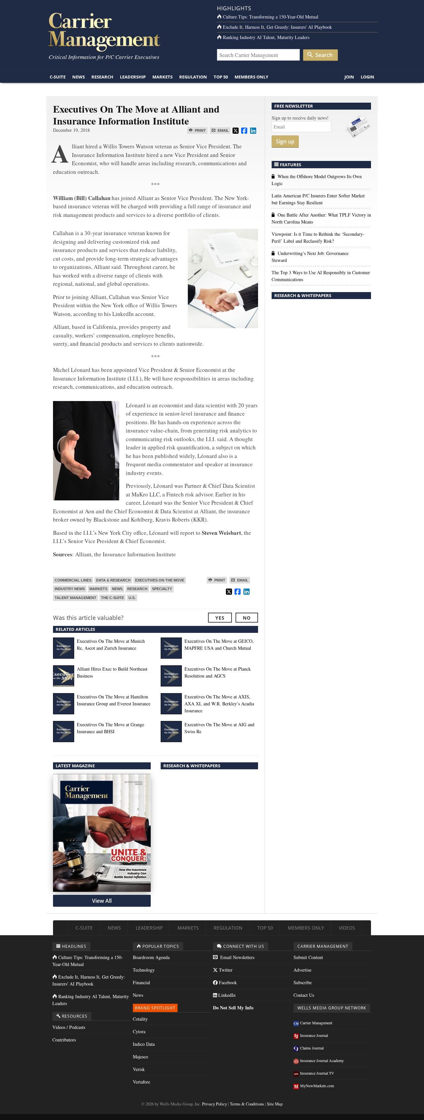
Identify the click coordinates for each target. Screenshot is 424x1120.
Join (349, 77)
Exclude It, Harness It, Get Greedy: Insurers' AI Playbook (277, 27)
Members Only (251, 77)
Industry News (70, 589)
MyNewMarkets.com (317, 1085)
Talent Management (75, 598)
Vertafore (141, 1082)
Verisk (139, 1069)
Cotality (140, 1019)
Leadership (133, 77)
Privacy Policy (214, 1104)
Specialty (162, 589)
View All (102, 900)
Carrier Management (316, 1022)
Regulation (193, 77)
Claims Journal (312, 1047)
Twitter (225, 970)
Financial (141, 982)
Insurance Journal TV (317, 1073)
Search (323, 55)
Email (223, 130)
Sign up (285, 141)
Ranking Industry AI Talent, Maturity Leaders (266, 37)
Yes (220, 618)
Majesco (140, 1056)
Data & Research (113, 580)
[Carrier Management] (126, 31)
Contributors (64, 1040)
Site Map (275, 1104)
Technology (144, 970)
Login (367, 77)
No (247, 618)
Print (200, 130)
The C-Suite (112, 598)
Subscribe (302, 982)
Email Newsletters (236, 957)
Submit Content (308, 957)
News (78, 77)
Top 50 (221, 77)
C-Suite (58, 77)
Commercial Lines (73, 580)
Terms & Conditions (247, 1104)
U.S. (132, 598)
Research (102, 77)
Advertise (302, 970)
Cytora (139, 1031)
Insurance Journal (314, 1035)
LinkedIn (226, 995)
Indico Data (144, 1044)
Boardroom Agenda (151, 957)
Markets (162, 77)
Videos (347, 928)
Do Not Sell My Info (233, 1007)
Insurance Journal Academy (322, 1060)
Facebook (227, 982)
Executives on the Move (159, 580)
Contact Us (303, 995)
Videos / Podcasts (68, 1027)
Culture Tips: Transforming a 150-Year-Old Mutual (270, 17)
